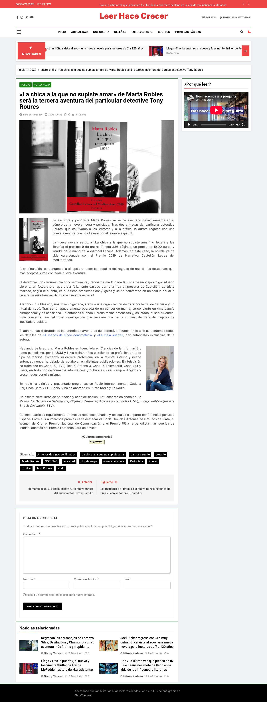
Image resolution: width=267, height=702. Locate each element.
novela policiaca (113, 461)
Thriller (26, 468)
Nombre (29, 579)
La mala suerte (140, 454)
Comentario (31, 534)
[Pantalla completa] (244, 124)
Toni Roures (44, 468)
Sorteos (164, 32)
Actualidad (79, 32)
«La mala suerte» (110, 335)
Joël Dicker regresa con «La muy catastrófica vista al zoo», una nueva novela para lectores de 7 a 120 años (146, 642)
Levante (160, 454)
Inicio (62, 32)
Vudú (61, 468)
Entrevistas (140, 32)
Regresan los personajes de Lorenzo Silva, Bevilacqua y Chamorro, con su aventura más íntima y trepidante (67, 642)
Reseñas (120, 32)
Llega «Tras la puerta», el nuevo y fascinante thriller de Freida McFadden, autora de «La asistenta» (67, 665)
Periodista (136, 461)
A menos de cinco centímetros (56, 454)
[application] (216, 110)
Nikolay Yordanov (32, 114)
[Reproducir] (189, 124)
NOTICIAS (51, 461)
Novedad (69, 461)
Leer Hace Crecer (133, 16)
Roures (153, 461)
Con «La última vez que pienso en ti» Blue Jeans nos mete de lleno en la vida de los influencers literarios (163, 4)
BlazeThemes (83, 695)
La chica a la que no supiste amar (103, 454)
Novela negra (42, 84)
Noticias (99, 32)
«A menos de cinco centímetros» (68, 335)
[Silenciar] (238, 124)
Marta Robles (30, 461)
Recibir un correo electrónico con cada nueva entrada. (60, 595)
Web (127, 579)
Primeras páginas (188, 32)
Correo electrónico (86, 579)
